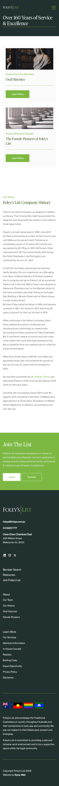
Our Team (8, 599)
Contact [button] (31, 477)
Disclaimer (8, 677)
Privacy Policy (10, 671)
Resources (9, 574)
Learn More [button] (17, 94)
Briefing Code (10, 660)
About (6, 594)
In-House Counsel (12, 648)
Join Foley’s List (11, 580)
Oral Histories (10, 611)
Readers (7, 654)
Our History (9, 605)
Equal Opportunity (12, 666)
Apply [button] (12, 477)
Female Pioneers (11, 617)
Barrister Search (12, 569)
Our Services (9, 637)
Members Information (14, 643)
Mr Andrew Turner (40, 376)
